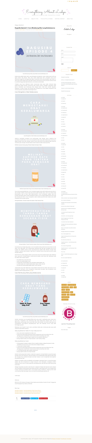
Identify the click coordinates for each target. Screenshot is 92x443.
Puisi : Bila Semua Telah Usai (66, 239)
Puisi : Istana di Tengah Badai (66, 245)
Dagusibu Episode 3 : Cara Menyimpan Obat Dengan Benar (27, 393)
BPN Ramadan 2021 (71, 284)
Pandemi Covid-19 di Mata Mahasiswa (67, 88)
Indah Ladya (22, 29)
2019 (63, 275)
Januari (63, 126)
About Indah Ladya (64, 329)
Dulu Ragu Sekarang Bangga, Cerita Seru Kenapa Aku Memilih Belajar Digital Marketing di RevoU (69, 84)
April (63, 151)
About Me (70, 18)
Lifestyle (26, 18)
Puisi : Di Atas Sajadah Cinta (66, 233)
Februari (63, 103)
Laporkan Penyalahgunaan (68, 324)
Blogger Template (56, 438)
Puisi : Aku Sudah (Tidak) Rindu (66, 257)
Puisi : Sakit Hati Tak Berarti (65, 200)
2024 (63, 106)
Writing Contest (60, 18)
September (64, 114)
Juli (62, 119)
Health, (37, 29)
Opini (72, 292)
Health (63, 289)
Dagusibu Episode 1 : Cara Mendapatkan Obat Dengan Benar (28, 390)
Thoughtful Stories (47, 18)
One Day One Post (65, 292)
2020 (63, 191)
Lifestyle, (41, 29)
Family (71, 287)
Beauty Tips (34, 18)
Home (20, 18)
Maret (63, 101)
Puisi (68, 294)
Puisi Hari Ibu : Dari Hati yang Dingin (67, 215)
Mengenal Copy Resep (65, 77)
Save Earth (73, 294)
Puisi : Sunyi (63, 251)
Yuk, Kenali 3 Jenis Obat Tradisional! (67, 221)
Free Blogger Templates (66, 438)
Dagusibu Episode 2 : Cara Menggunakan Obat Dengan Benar (28, 391)
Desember (64, 192)
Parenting (64, 294)
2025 (63, 97)
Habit (75, 287)
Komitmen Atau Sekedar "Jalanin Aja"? (67, 206)
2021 (63, 161)
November (64, 110)
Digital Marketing (65, 287)
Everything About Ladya (46, 12)
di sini (31, 270)
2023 (63, 129)
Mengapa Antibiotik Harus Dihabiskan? (67, 231)
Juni (63, 149)
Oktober (63, 112)
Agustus (63, 98)
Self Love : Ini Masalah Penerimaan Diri (67, 79)
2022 (63, 143)
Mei (63, 121)
